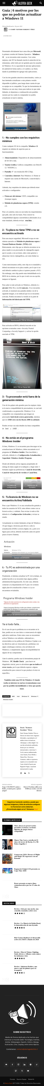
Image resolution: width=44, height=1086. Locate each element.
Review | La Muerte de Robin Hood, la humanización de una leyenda (27, 924)
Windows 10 (25, 696)
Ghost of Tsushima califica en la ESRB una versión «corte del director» (32, 789)
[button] (3, 3)
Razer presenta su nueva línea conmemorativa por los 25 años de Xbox (27, 885)
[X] (15, 43)
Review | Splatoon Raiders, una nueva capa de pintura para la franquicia (25, 968)
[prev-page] (3, 896)
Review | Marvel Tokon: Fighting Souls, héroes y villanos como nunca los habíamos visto (27, 954)
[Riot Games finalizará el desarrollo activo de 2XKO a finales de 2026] (7, 942)
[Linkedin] (25, 773)
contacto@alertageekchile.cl (27, 1049)
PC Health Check (17, 661)
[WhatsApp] (28, 43)
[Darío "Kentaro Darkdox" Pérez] (6, 29)
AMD (15, 429)
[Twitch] (16, 1071)
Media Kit (31, 1079)
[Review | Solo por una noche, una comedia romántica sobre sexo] (7, 913)
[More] (35, 43)
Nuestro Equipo (21, 1079)
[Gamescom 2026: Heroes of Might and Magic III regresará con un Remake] (7, 859)
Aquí (36, 809)
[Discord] (6, 1064)
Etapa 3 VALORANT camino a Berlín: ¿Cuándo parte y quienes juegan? (11, 789)
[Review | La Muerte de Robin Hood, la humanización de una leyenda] (7, 927)
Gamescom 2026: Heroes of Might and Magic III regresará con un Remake (27, 856)
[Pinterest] (22, 43)
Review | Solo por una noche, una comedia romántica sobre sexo (26, 910)
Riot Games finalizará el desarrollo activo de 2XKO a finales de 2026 (27, 939)
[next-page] (7, 896)
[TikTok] (36, 1064)
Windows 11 (34, 696)
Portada (12, 1079)
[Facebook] (8, 43)
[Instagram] (21, 773)
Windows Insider (8, 699)
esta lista (28, 220)
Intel (7, 429)
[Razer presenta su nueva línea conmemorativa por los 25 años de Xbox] (7, 887)
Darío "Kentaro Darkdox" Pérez (23, 29)
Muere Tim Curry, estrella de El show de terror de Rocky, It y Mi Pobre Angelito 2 (26, 842)
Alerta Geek (8, 1083)
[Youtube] (28, 1071)
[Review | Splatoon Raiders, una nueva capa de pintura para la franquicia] (7, 971)
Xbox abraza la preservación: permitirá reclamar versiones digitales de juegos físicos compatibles (25, 828)
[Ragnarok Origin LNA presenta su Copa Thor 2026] (7, 873)
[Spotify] (30, 1064)
